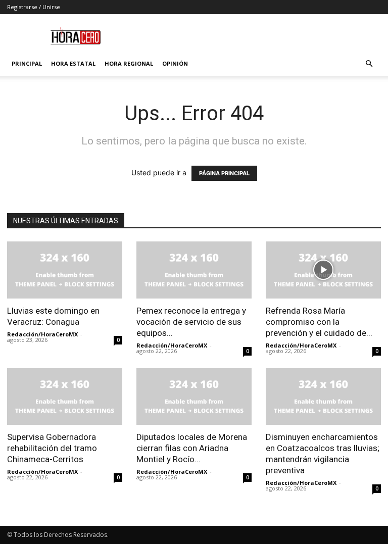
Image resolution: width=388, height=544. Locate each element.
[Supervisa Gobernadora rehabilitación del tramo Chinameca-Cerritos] (64, 396)
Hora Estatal (73, 63)
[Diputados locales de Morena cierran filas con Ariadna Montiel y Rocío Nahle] (194, 396)
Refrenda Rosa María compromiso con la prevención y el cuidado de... (319, 322)
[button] (369, 64)
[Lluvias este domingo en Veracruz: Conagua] (64, 270)
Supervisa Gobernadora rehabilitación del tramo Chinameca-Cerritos (52, 448)
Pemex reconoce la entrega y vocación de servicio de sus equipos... (191, 322)
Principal (27, 63)
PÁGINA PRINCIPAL (224, 173)
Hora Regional (129, 63)
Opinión (175, 63)
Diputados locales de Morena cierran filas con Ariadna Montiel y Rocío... (191, 448)
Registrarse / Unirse (33, 7)
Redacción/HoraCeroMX (42, 334)
